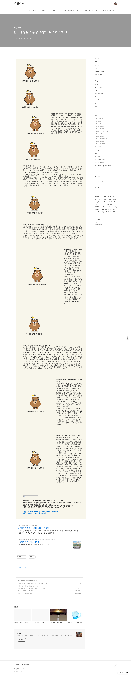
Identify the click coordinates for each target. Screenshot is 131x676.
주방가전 (105, 197)
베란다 (97, 90)
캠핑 (96, 62)
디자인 (108, 202)
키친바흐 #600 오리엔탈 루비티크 (28, 586)
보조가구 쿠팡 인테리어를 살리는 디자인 (33, 528)
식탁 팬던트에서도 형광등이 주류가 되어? (30, 588)
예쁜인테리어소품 (99, 71)
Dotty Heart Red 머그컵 (25, 593)
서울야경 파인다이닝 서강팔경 (29, 542)
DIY (102, 212)
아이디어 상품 (104, 209)
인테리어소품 (111, 197)
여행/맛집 (97, 156)
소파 (99, 199)
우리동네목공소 (99, 74)
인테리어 (97, 65)
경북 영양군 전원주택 (100, 159)
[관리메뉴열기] (127, 338)
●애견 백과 (99, 123)
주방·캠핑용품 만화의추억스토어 (21, 665)
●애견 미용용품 (100, 128)
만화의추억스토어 (99, 162)
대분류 (97, 58)
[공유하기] (23, 557)
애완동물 (113, 202)
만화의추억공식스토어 (110, 10)
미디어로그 (32, 10)
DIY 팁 (97, 78)
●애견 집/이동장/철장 (101, 138)
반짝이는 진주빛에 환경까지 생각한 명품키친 (31, 583)
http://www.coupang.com (26, 525)
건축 (96, 68)
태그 (22, 10)
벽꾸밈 (100, 204)
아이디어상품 (98, 207)
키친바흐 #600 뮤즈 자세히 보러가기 (35, 513)
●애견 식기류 (99, 133)
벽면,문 (97, 100)
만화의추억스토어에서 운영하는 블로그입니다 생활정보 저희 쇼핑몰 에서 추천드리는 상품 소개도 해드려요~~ (45, 636)
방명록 (55, 10)
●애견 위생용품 (100, 136)
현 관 (96, 103)
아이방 (97, 106)
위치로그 (44, 10)
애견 (96, 116)
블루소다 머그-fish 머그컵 (25, 591)
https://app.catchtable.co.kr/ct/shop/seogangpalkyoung (35, 539)
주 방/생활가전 (22, 580)
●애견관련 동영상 (100, 118)
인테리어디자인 (112, 207)
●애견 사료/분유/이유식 (102, 131)
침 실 (96, 84)
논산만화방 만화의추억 (90, 10)
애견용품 (109, 199)
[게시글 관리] (25, 557)
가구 (104, 204)
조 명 (96, 113)
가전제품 (114, 199)
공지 (96, 153)
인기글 (102, 182)
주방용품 (104, 199)
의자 (114, 212)
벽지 (106, 212)
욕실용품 (110, 212)
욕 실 (96, 97)
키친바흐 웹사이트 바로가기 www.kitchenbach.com (40, 511)
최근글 (97, 182)
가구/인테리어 (111, 209)
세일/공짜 (97, 150)
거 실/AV (97, 81)
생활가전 (104, 202)
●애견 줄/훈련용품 (100, 143)
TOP (115, 665)
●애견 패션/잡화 (100, 141)
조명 (107, 207)
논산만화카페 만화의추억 (70, 10)
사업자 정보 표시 (22, 567)
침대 (111, 204)
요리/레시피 (98, 147)
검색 (111, 3)
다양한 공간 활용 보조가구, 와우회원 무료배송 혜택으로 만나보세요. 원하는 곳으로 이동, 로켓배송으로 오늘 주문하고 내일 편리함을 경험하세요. (48, 532)
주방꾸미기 (98, 212)
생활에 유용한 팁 (99, 93)
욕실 (96, 199)
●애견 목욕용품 (100, 126)
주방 (96, 204)
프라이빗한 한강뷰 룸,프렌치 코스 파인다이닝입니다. (36, 545)
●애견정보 (98, 121)
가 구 (96, 109)
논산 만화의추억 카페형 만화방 (103, 166)
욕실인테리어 (98, 197)
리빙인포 (19, 3)
